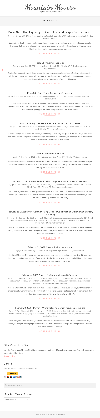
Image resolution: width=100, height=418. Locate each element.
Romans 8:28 (38, 283)
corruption (61, 311)
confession (50, 127)
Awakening (59, 218)
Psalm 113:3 (52, 220)
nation (43, 157)
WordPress (61, 414)
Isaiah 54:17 (56, 66)
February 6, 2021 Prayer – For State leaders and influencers (50, 275)
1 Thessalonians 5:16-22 (49, 278)
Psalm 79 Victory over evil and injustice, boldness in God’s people (50, 123)
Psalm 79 (45, 129)
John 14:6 (43, 220)
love (34, 313)
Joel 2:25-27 (26, 281)
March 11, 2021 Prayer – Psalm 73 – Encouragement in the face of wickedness (50, 181)
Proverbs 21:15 (79, 184)
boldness (41, 127)
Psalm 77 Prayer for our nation (50, 153)
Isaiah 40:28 (61, 184)
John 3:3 (49, 36)
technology (60, 223)
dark (68, 311)
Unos (47, 414)
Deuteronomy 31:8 (47, 184)
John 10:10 (33, 220)
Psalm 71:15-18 (41, 223)
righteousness (50, 68)
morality (77, 96)
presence (77, 36)
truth (54, 99)
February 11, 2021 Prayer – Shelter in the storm (50, 247)
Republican (73, 281)
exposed (78, 311)
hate (84, 311)
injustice (70, 127)
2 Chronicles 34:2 (67, 278)
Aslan (54, 311)
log (30, 313)
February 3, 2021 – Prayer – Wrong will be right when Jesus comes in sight (50, 307)
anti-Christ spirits (47, 218)
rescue (84, 66)
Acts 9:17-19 (45, 311)
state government (52, 283)
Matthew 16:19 (38, 281)
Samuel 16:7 (80, 313)
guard (48, 66)
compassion (42, 96)
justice (70, 96)
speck (45, 316)
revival (54, 38)
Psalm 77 (71, 157)
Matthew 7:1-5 (43, 313)
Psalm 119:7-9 (51, 281)
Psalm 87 (47, 38)
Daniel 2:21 (82, 218)
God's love (41, 36)
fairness (64, 96)
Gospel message (21, 220)
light (59, 250)
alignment (53, 250)
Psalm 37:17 (87, 36)
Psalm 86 (77, 66)
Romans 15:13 (9, 356)
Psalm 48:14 (74, 220)
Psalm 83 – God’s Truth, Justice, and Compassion (50, 93)
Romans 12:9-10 (67, 313)
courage (78, 278)
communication (71, 218)
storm (81, 250)
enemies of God (53, 96)
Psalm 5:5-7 (85, 220)
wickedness (60, 129)
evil (43, 66)
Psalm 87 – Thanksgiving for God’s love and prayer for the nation (50, 32)
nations (70, 36)
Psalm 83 (47, 99)
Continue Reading (50, 53)
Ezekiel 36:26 (60, 127)
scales (87, 313)
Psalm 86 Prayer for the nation (50, 62)
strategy (63, 283)
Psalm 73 (47, 187)
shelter (76, 250)
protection (51, 157)
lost (55, 36)
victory (52, 129)
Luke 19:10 (61, 36)
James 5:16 (19, 313)
